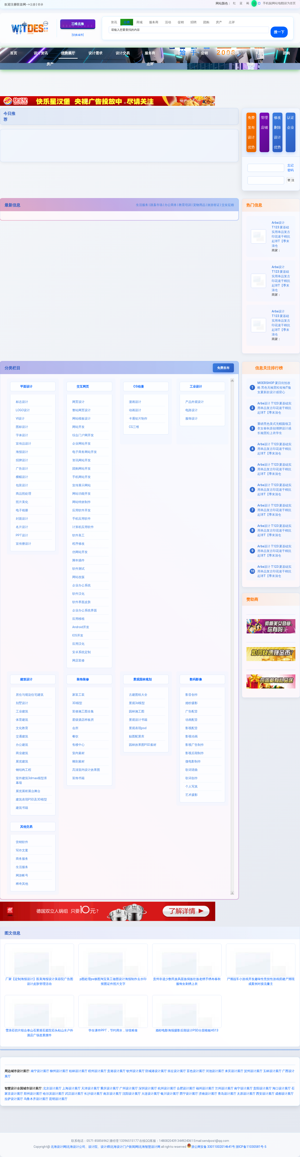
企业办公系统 (81, 585)
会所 (75, 728)
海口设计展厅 (281, 1088)
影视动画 (191, 736)
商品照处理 (23, 493)
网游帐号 (22, 875)
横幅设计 (22, 477)
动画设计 (135, 410)
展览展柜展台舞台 (28, 791)
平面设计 (26, 386)
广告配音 (191, 711)
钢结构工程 (23, 769)
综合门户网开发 (83, 435)
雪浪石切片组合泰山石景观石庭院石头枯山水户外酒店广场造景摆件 (39, 1033)
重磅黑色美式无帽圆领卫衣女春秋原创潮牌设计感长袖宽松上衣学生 (274, 428)
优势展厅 (68, 53)
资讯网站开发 (81, 460)
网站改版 (78, 577)
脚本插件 (78, 560)
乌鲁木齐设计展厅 (36, 1099)
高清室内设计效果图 (86, 769)
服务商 (150, 53)
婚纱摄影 (191, 703)
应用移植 (78, 618)
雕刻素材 (78, 761)
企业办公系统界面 (84, 610)
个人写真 (191, 786)
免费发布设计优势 (251, 132)
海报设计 (22, 452)
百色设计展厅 (196, 1071)
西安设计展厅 (265, 1093)
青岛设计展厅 (227, 1093)
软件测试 (78, 568)
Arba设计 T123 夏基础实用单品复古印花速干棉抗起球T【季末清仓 (274, 408)
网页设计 (78, 402)
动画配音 (191, 719)
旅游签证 (213, 205)
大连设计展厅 (150, 1093)
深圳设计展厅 (148, 1088)
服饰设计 (191, 418)
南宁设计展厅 (40, 1071)
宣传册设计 (23, 543)
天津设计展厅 (90, 1088)
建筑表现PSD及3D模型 (31, 799)
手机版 (267, 3)
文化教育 (22, 728)
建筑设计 (26, 679)
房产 (50, 64)
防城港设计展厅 (156, 1071)
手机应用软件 (81, 518)
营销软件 (22, 842)
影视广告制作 (194, 744)
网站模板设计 (81, 418)
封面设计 (22, 518)
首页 (13, 53)
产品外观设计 (194, 402)
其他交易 (26, 826)
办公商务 (170, 205)
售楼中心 (78, 744)
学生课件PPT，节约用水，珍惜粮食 (113, 1030)
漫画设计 (135, 402)
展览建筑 (22, 761)
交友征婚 (228, 205)
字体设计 (22, 435)
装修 (249, 64)
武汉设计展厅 (74, 1093)
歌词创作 (191, 778)
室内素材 (78, 753)
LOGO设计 (23, 410)
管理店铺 (264, 122)
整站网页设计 (81, 410)
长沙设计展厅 (93, 1093)
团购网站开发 (81, 468)
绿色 (254, 4)
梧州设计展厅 (97, 1071)
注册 (33, 4)
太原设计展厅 (246, 1093)
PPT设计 (22, 535)
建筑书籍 (22, 807)
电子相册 (22, 510)
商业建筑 (22, 753)
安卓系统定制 (81, 652)
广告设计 (22, 468)
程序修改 (78, 543)
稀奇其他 (22, 883)
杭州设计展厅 (167, 1088)
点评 (150, 64)
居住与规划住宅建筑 (29, 694)
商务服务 (22, 858)
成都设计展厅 (284, 1093)
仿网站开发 (80, 552)
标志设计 (22, 402)
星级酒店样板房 (83, 719)
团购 (286, 53)
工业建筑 (22, 711)
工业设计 (196, 386)
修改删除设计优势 (277, 132)
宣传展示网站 (81, 485)
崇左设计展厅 (177, 1071)
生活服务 (142, 205)
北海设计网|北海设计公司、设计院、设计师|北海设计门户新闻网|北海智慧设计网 (105, 1146)
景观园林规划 (142, 679)
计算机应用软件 (83, 527)
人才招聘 (232, 53)
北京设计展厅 (52, 1088)
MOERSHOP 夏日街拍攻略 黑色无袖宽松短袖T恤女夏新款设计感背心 (274, 387)
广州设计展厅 (128, 1088)
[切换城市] (78, 34)
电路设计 (191, 410)
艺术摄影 (191, 795)
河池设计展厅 (215, 1071)
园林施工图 (136, 711)
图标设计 (22, 427)
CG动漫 (138, 386)
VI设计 (20, 418)
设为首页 (290, 3)
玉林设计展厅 (272, 1071)
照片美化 (22, 502)
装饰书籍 (78, 778)
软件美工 (78, 535)
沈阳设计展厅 (131, 1093)
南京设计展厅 (112, 1093)
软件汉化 (78, 593)
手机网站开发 (81, 477)
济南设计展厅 (208, 1093)
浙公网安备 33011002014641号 (213, 1146)
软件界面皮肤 (81, 602)
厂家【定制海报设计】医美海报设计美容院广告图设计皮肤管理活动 (39, 981)
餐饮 (75, 736)
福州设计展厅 (205, 1088)
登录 (40, 4)
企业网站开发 (81, 443)
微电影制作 (193, 761)
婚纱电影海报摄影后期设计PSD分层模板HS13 (187, 1030)
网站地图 (278, 3)
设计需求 (96, 53)
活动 (177, 53)
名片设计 (22, 527)
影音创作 (191, 694)
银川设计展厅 (170, 1093)
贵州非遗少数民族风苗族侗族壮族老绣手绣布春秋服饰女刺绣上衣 (187, 981)
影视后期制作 (194, 753)
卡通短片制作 (138, 418)
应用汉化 (78, 643)
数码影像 (196, 679)
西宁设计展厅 (189, 1093)
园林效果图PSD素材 (142, 744)
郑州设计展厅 (33, 1093)
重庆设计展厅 (109, 1088)
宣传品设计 (23, 443)
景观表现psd (137, 728)
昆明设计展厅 (58, 1099)
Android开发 (80, 627)
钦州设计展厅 (135, 1071)
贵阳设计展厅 (262, 1088)
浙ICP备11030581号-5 (251, 1146)
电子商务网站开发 (84, 452)
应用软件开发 (81, 510)
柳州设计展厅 (59, 1071)
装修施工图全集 (83, 711)
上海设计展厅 (71, 1088)
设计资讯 (41, 53)
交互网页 (83, 386)
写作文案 (22, 850)
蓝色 (241, 4)
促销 (204, 53)
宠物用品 (199, 205)
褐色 (247, 4)
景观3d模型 (137, 703)
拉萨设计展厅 (14, 1099)
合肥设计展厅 (186, 1088)
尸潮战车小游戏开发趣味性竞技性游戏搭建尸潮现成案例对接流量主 (261, 981)
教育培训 (185, 205)
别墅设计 (22, 703)
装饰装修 (83, 679)
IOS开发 (77, 635)
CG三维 (134, 427)
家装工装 (78, 694)
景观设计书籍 (138, 719)
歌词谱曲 (191, 769)
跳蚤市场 (156, 205)
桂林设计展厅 (78, 1071)
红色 (234, 4)
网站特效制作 (81, 502)
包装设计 (22, 485)
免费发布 (223, 367)
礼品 (259, 53)
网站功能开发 (81, 493)
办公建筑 (22, 744)
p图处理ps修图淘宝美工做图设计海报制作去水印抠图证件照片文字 (113, 981)
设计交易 (123, 53)
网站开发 (78, 427)
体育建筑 (22, 719)
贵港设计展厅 (116, 1071)
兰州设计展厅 (224, 1088)
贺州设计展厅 (253, 1071)
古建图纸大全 (138, 694)
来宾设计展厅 (234, 1071)
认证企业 (290, 122)
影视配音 (191, 728)
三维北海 (77, 23)
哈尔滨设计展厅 (53, 1093)
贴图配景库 (136, 736)
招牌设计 (22, 460)
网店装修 (78, 660)
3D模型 (77, 703)
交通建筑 (22, 736)
